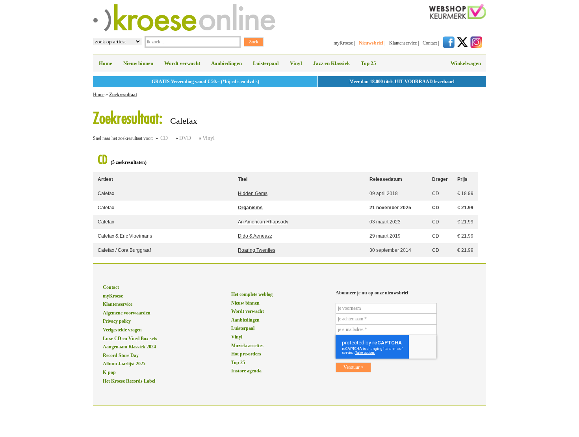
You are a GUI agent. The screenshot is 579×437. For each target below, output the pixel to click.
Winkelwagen (466, 63)
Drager (440, 179)
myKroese (343, 43)
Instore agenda (246, 371)
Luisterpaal (266, 63)
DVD (185, 138)
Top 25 (368, 63)
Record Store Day (121, 355)
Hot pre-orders (246, 354)
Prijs (462, 179)
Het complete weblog (252, 294)
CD (164, 138)
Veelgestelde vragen (122, 330)
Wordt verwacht (182, 63)
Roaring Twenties (256, 250)
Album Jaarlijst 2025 (124, 363)
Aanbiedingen (226, 63)
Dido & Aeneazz (255, 236)
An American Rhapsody (263, 222)
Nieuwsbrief (371, 43)
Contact (430, 43)
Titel (242, 179)
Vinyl (296, 63)
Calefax (106, 193)
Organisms (250, 207)
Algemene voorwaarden (126, 313)
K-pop (109, 372)
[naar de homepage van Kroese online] (184, 30)
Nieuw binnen (138, 63)
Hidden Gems (252, 193)
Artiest (105, 179)
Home (105, 63)
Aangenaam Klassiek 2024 (129, 347)
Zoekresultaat (123, 94)
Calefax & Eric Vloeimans (125, 236)
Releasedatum (385, 179)
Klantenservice (403, 43)
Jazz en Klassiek (331, 63)
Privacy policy (117, 321)
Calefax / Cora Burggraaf (124, 250)
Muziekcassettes (247, 345)
